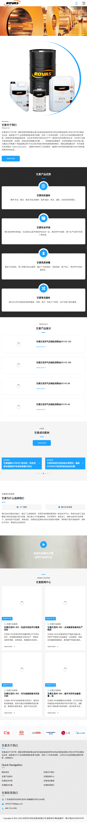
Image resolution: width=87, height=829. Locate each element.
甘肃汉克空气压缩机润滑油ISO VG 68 (53, 384)
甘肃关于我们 (49, 772)
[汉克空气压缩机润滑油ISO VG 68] (18, 386)
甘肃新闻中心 (49, 776)
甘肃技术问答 (7, 781)
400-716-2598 (11, 808)
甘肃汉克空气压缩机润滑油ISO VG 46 (53, 404)
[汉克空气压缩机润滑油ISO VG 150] (18, 344)
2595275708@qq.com (14, 804)
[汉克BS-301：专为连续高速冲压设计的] (22, 670)
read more (11, 158)
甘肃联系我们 (49, 785)
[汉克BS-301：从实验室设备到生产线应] (65, 603)
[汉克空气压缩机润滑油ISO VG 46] (18, 407)
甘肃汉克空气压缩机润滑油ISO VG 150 (53, 342)
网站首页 (5, 772)
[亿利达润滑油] (12, 3)
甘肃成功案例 (49, 781)
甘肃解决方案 (7, 785)
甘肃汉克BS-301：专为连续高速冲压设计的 (21, 695)
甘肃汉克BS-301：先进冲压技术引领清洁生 (21, 628)
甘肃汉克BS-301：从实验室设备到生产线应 (65, 628)
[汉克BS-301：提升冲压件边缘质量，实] (65, 670)
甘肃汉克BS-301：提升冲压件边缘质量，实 (64, 695)
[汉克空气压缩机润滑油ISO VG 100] (18, 365)
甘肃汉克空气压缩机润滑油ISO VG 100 (53, 363)
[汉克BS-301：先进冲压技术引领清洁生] (22, 603)
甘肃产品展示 (7, 776)
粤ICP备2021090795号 (74, 818)
